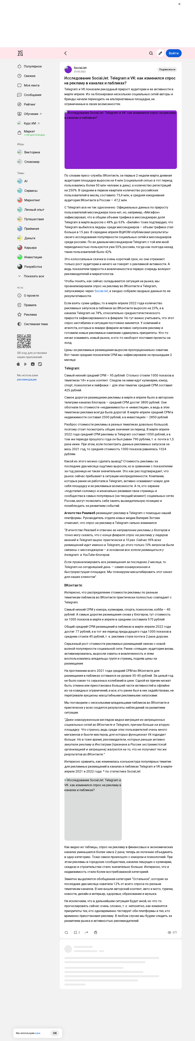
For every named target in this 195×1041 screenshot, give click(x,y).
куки (37, 1033)
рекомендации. (27, 379)
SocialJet (80, 68)
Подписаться (167, 69)
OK (55, 1033)
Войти (174, 53)
